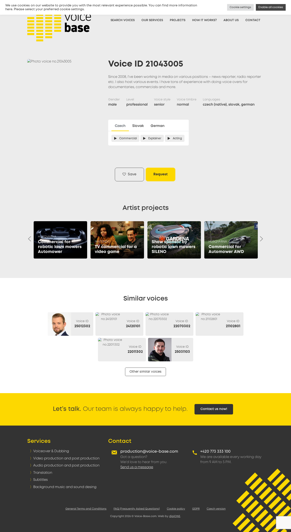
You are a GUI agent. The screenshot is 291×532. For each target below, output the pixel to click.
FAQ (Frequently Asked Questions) (137, 509)
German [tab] (157, 126)
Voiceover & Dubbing (51, 451)
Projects (177, 20)
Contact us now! (213, 409)
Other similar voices (145, 371)
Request (160, 174)
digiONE (174, 516)
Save (131, 174)
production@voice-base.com (149, 451)
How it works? (204, 20)
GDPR (196, 509)
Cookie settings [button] (240, 7)
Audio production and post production (66, 465)
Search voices (123, 20)
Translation (42, 472)
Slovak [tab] (138, 126)
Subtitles (40, 479)
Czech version (216, 509)
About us (231, 20)
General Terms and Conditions (86, 509)
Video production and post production (66, 458)
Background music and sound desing (65, 487)
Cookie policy (176, 509)
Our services (152, 20)
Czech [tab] (120, 126)
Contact (252, 20)
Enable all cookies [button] (270, 7)
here (8, 9)
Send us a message (136, 467)
